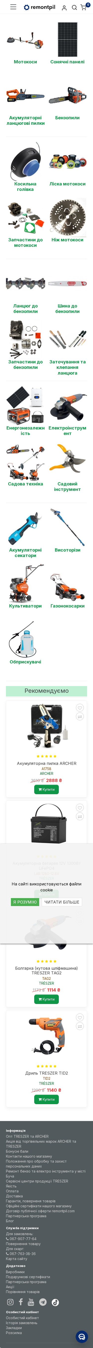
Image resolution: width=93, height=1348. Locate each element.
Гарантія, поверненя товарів (31, 1201)
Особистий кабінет (22, 1318)
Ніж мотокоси (67, 239)
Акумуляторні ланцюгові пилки (25, 120)
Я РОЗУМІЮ (25, 902)
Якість (11, 1186)
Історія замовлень (21, 1323)
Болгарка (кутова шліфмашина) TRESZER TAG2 (46, 970)
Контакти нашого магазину (29, 1156)
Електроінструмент (67, 430)
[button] (13, 7)
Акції (10, 1287)
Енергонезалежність (25, 430)
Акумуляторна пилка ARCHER (46, 763)
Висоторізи (67, 550)
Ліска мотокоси (67, 183)
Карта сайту (16, 1259)
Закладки (14, 1328)
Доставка (14, 1196)
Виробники (15, 1272)
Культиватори (25, 606)
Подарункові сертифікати (28, 1277)
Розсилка (14, 1333)
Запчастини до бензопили (25, 364)
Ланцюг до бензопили (25, 308)
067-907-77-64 (22, 1239)
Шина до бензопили (67, 308)
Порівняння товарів (23, 1292)
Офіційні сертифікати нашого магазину (39, 1206)
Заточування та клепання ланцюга (67, 367)
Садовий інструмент (67, 486)
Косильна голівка (25, 186)
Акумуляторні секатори (25, 552)
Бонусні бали (17, 1151)
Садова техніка (25, 483)
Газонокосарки (68, 606)
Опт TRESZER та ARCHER (27, 1136)
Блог (10, 1221)
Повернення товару (23, 1244)
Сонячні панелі (67, 61)
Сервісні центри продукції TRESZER (37, 1181)
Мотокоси (25, 61)
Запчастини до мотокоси (25, 242)
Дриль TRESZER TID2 (46, 1073)
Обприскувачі (25, 661)
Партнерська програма (26, 1216)
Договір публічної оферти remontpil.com (40, 1211)
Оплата (12, 1191)
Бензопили (67, 117)
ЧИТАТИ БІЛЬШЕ (61, 902)
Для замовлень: (19, 1234)
